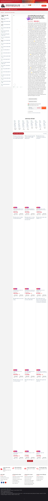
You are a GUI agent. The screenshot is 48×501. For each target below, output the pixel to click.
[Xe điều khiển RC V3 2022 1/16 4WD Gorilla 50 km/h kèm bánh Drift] (30, 252)
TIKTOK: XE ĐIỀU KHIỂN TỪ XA (41, 2)
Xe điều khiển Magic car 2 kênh (29, 452)
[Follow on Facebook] (1, 482)
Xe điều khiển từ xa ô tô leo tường (17, 372)
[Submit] (24, 5)
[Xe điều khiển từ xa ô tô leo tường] (18, 333)
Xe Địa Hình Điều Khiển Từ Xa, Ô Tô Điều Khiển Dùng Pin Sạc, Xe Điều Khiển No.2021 (18, 210)
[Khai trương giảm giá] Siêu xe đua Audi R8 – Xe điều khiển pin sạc (30, 210)
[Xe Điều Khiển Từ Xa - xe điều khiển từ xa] (10, 6)
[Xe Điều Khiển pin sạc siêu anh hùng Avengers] (18, 414)
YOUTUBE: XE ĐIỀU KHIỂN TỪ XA (28, 2)
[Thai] (38, 5)
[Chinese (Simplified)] (27, 5)
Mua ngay (15, 213)
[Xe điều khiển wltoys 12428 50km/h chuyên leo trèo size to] (41, 170)
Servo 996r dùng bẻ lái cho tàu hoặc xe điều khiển (29, 372)
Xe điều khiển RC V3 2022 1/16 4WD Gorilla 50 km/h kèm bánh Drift (30, 291)
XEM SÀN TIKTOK (32, 101)
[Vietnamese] (40, 5)
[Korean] (35, 5)
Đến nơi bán (44, 107)
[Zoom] (15, 85)
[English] (28, 5)
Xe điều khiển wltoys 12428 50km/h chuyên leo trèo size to (41, 209)
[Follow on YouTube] (5, 482)
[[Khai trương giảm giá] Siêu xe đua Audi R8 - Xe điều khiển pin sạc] (30, 170)
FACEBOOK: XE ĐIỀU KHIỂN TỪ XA (28, 0)
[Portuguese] (36, 5)
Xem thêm (45, 133)
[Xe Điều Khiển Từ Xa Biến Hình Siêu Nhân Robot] (18, 252)
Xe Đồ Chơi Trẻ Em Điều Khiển (9, 12)
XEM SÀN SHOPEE (33, 98)
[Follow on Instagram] (3, 482)
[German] (30, 5)
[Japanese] (33, 5)
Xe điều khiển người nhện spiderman (40, 453)
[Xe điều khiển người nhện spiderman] (41, 414)
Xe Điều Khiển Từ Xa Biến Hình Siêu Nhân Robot (18, 290)
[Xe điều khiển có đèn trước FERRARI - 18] (41, 252)
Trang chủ (5, 9)
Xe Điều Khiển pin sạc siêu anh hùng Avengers (18, 453)
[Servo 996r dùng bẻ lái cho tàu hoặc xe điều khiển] (30, 333)
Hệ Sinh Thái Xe (13, 9)
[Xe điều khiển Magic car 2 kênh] (30, 414)
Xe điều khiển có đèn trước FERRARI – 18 (40, 290)
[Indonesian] (32, 5)
